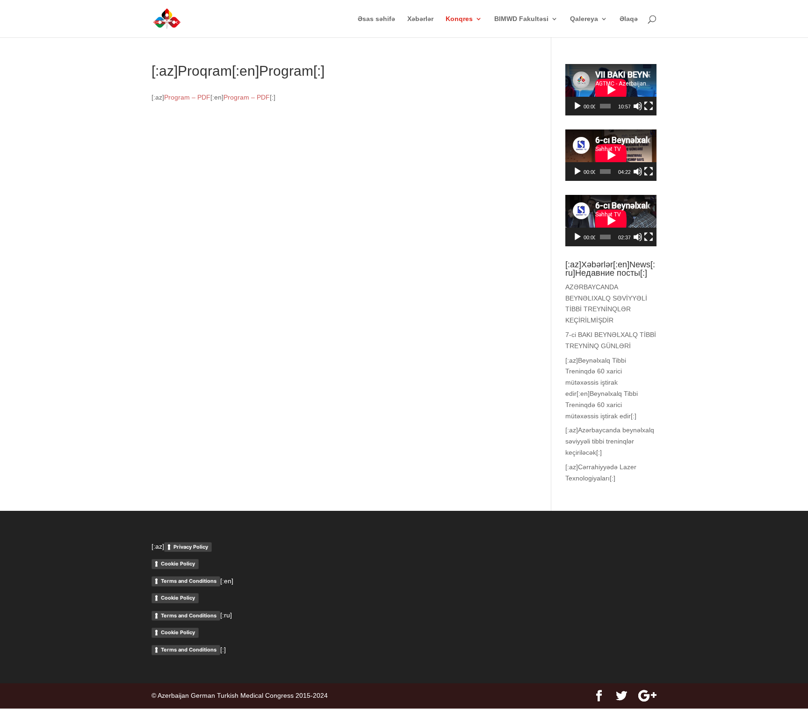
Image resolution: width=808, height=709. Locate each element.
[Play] (577, 106)
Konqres (459, 18)
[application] (610, 89)
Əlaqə (629, 18)
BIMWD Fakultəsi (521, 18)
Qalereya (584, 18)
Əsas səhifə (376, 18)
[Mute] (637, 106)
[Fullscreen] (648, 106)
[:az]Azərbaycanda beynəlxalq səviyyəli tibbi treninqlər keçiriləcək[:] (609, 441)
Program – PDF (187, 97)
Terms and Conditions (188, 581)
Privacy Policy (190, 547)
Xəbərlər (420, 18)
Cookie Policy (178, 563)
